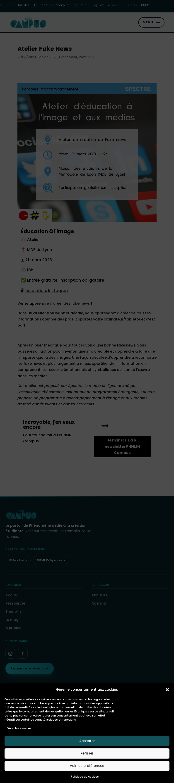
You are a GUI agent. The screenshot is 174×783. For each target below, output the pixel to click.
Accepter (87, 740)
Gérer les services (19, 728)
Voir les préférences (87, 765)
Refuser (87, 753)
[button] (167, 689)
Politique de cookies (85, 776)
